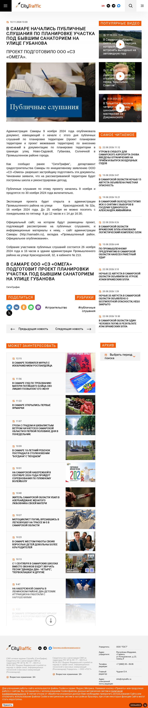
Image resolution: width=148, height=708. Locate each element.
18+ (103, 6)
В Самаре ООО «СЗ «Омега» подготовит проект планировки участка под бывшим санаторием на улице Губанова (50, 271)
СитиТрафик (13, 287)
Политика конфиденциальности (66, 648)
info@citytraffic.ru (123, 679)
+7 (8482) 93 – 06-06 (124, 664)
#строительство (56, 307)
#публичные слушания (86, 309)
